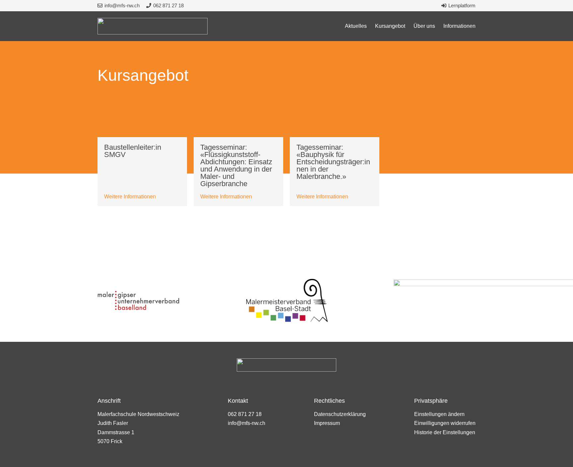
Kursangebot (390, 26)
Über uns (424, 26)
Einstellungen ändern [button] (439, 414)
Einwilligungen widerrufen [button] (445, 423)
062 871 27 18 (245, 414)
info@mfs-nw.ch (246, 423)
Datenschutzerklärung (340, 414)
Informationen (459, 26)
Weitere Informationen (130, 196)
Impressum (327, 423)
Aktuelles (356, 26)
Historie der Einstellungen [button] (444, 432)
